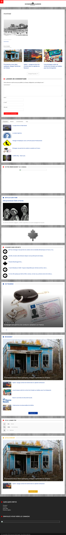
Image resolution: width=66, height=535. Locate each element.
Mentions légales (7, 510)
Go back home (9, 322)
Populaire (5, 121)
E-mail (5, 102)
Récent (12, 121)
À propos (5, 505)
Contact (5, 507)
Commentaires (19, 121)
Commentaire (7, 84)
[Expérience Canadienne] (33, 2)
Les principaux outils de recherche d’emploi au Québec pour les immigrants (53, 66)
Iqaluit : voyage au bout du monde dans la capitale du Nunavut (32, 66)
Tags (27, 121)
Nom (5, 97)
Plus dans (7, 46)
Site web (5, 107)
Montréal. (8, 40)
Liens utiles (5, 508)
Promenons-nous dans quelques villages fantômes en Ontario (12, 66)
